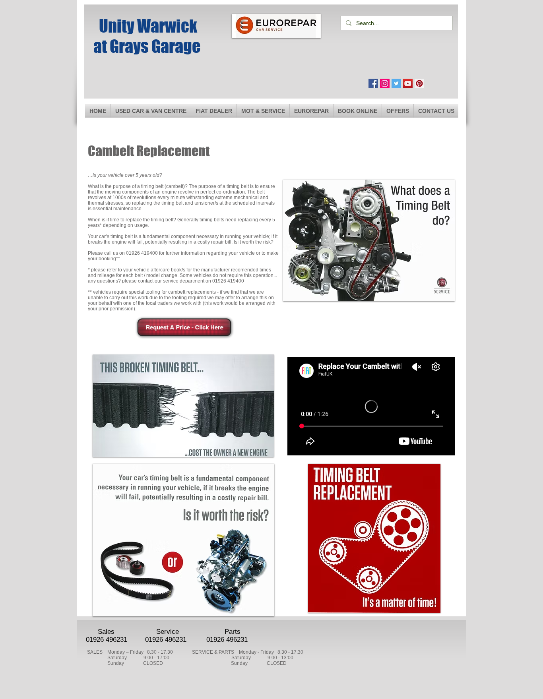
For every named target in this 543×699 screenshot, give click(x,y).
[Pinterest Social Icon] (419, 83)
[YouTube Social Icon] (408, 83)
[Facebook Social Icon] (373, 83)
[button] (263, 111)
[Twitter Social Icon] (396, 83)
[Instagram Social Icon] (385, 83)
